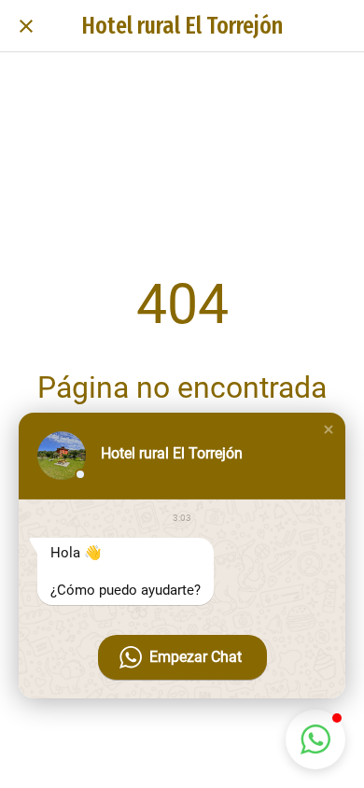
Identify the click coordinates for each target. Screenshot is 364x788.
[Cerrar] (26, 26)
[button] (328, 429)
